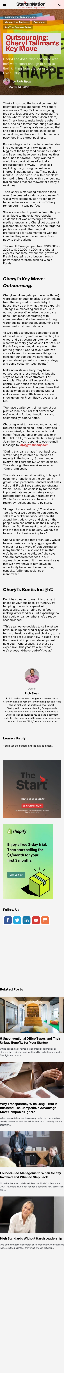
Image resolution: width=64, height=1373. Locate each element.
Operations (39, 22)
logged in (24, 745)
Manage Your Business (17, 22)
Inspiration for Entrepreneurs (20, 17)
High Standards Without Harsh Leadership (31, 1238)
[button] (4, 5)
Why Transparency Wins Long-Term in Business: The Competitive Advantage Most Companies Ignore (28, 1108)
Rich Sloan (32, 693)
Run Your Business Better (18, 27)
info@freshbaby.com (34, 445)
